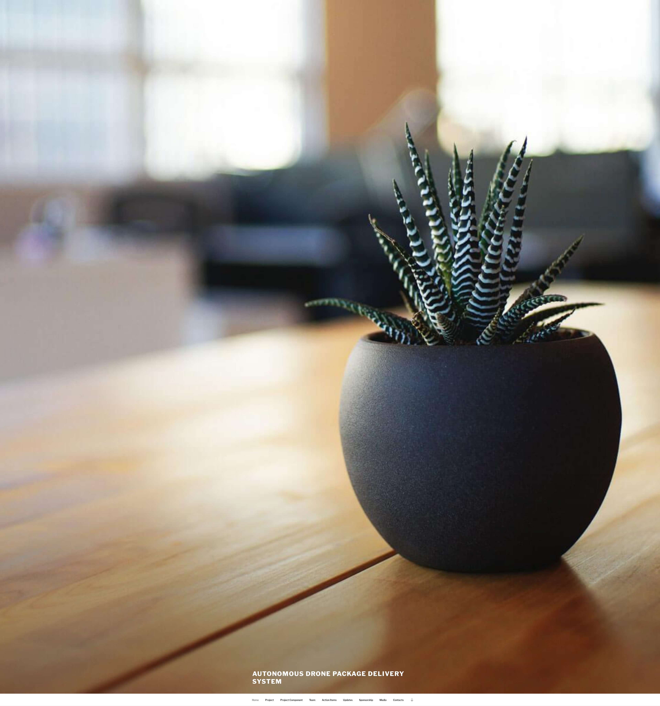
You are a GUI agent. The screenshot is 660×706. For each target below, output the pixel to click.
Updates (348, 699)
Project (269, 699)
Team (312, 699)
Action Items (329, 699)
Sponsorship (366, 699)
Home (255, 699)
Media (383, 699)
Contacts (398, 699)
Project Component (291, 699)
